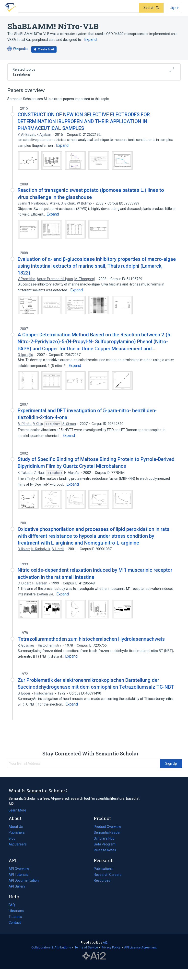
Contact (15, 922)
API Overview (19, 869)
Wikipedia (17, 49)
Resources (102, 880)
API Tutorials (18, 875)
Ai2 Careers (18, 844)
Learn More (17, 810)
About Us (16, 827)
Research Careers (107, 875)
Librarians (16, 911)
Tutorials (15, 917)
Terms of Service (86, 947)
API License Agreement (140, 947)
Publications (103, 869)
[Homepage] (9, 8)
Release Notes (105, 850)
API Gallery (17, 886)
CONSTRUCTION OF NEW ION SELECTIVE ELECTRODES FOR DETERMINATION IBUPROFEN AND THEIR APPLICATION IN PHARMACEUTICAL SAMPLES (84, 121)
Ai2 (105, 942)
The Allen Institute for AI (94, 956)
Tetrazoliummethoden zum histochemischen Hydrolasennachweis (91, 639)
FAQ (12, 905)
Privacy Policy (111, 947)
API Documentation (24, 880)
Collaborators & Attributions (51, 947)
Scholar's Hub (104, 838)
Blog (14, 838)
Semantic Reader (107, 832)
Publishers (17, 832)
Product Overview (107, 827)
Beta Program (105, 844)
